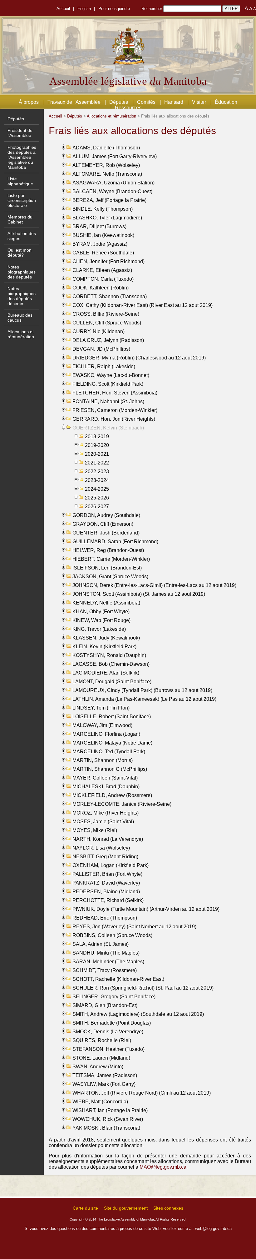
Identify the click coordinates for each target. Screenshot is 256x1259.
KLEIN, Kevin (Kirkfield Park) (104, 646)
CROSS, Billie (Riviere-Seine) (105, 314)
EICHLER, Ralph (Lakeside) (103, 366)
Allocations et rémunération (20, 334)
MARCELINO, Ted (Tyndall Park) (108, 751)
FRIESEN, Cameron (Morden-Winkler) (114, 410)
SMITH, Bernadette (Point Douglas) (111, 1023)
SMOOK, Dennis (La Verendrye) (107, 1031)
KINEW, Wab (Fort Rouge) (101, 620)
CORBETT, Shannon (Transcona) (109, 296)
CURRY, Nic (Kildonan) (98, 331)
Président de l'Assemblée (19, 133)
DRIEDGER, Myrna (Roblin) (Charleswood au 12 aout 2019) (139, 357)
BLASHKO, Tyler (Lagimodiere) (107, 217)
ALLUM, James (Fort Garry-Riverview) (114, 156)
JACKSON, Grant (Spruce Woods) (110, 576)
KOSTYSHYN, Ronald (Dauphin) (109, 655)
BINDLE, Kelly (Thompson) (102, 209)
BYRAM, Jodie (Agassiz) (99, 244)
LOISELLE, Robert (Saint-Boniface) (111, 716)
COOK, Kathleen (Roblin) (100, 287)
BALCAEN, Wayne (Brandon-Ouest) (112, 191)
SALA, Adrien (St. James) (100, 944)
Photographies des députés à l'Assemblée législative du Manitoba (21, 157)
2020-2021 (97, 454)
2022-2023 (97, 471)
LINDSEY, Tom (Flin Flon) (101, 707)
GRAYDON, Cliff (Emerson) (102, 524)
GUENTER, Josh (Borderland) (106, 532)
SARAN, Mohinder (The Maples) (108, 961)
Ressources (128, 107)
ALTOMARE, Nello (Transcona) (107, 174)
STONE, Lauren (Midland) (101, 1058)
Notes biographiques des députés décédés (21, 296)
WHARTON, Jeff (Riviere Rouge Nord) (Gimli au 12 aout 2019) (141, 1093)
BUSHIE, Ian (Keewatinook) (103, 235)
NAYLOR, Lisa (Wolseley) (101, 847)
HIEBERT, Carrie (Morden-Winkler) (111, 559)
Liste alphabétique (20, 181)
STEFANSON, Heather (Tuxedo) (108, 1049)
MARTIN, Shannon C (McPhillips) (109, 769)
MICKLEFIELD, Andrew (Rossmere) (112, 795)
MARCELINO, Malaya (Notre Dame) (112, 742)
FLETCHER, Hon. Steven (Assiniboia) (114, 392)
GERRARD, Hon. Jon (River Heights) (113, 419)
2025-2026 (97, 497)
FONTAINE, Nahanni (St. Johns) (108, 401)
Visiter (199, 102)
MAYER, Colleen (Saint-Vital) (105, 777)
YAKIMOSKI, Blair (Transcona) (106, 1128)
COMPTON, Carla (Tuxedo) (103, 279)
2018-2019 (97, 436)
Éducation (226, 102)
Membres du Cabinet (19, 219)
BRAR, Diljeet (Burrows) (99, 226)
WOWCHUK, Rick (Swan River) (107, 1119)
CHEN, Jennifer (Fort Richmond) (108, 261)
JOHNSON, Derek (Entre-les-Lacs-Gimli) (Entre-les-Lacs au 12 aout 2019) (154, 585)
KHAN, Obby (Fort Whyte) (101, 611)
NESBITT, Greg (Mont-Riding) (105, 856)
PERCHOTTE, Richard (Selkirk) (108, 900)
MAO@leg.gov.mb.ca (163, 1167)
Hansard (173, 102)
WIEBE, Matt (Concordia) (100, 1101)
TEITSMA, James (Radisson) (104, 1075)
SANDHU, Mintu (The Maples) (106, 953)
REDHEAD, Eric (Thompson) (104, 917)
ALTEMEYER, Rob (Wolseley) (106, 165)
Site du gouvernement (126, 1208)
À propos (29, 102)
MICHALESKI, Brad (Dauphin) (106, 786)
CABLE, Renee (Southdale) (103, 252)
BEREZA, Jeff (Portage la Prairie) (109, 200)
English (84, 8)
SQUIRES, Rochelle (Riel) (101, 1040)
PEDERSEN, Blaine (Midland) (106, 891)
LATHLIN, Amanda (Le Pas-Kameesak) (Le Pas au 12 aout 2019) (144, 699)
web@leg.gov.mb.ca (213, 1228)
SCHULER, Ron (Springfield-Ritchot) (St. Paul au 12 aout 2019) (143, 988)
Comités (146, 102)
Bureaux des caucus (19, 318)
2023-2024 (97, 480)
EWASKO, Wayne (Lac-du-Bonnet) (110, 375)
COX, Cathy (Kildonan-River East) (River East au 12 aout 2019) (142, 305)
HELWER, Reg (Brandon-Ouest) (108, 550)
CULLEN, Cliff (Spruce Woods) (106, 322)
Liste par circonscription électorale (21, 200)
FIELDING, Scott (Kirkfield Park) (107, 384)
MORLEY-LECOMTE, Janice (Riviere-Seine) (121, 804)
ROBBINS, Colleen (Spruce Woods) (112, 935)
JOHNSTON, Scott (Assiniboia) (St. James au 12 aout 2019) (138, 594)
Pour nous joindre (114, 8)
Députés (118, 102)
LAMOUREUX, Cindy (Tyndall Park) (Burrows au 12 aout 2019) (142, 690)
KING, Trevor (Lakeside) (99, 629)
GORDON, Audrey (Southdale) (106, 515)
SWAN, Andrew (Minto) (97, 1066)
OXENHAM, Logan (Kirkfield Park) (110, 865)
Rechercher (151, 8)
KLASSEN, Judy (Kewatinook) (106, 637)
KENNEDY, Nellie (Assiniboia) (106, 602)
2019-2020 (97, 445)
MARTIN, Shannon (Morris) (102, 760)
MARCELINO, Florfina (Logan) (106, 734)
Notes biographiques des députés (21, 271)
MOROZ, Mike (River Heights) (105, 812)
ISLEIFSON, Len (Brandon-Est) (107, 567)
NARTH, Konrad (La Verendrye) (107, 839)
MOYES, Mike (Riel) (94, 830)
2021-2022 (97, 462)
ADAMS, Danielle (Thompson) (106, 147)
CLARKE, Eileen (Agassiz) (102, 270)
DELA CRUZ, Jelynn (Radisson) (108, 340)
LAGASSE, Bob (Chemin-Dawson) (111, 664)
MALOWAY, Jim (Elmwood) (102, 725)
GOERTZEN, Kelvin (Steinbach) (108, 427)
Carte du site (85, 1208)
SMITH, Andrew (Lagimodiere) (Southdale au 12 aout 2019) (138, 1014)
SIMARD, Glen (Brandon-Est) (104, 1005)
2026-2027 (97, 506)
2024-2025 (97, 489)
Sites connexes (168, 1208)
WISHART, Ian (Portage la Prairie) (110, 1110)
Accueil (63, 8)
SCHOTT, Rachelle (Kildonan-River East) (118, 979)
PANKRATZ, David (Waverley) (106, 882)
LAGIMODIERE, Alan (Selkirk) (105, 672)
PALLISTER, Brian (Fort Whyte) (107, 874)
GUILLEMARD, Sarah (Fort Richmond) (115, 541)
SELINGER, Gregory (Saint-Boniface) (113, 996)
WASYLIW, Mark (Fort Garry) (103, 1084)
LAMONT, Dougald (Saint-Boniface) (111, 681)
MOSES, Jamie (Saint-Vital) (103, 821)
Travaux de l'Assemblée (74, 102)
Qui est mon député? (19, 253)
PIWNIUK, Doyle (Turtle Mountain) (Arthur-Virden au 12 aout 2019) (145, 909)
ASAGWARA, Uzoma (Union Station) (113, 182)
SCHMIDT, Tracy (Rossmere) (104, 970)
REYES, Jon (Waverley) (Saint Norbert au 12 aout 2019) (134, 926)
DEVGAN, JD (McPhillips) (101, 349)
